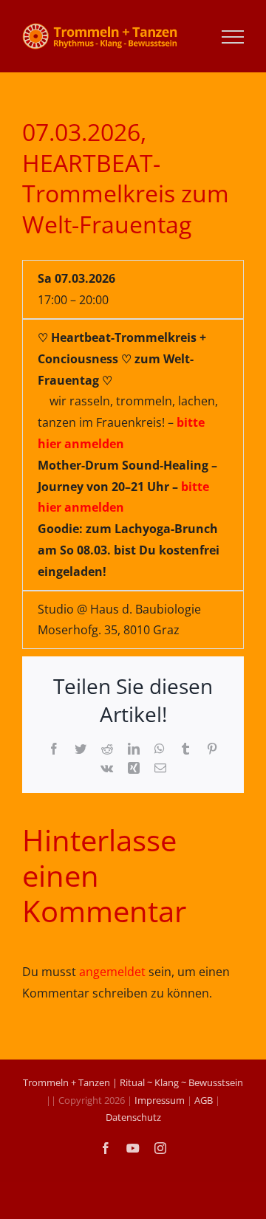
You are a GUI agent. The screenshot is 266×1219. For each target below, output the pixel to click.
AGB (203, 1100)
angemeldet (112, 972)
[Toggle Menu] (233, 37)
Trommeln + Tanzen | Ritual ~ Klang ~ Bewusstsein (133, 1082)
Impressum (159, 1100)
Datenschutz (133, 1117)
